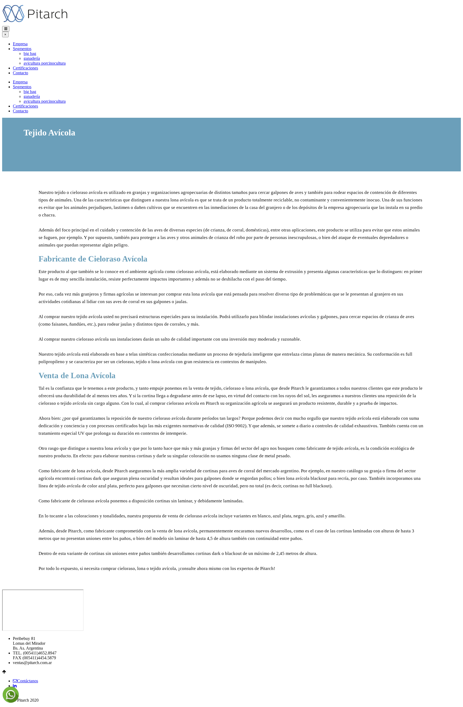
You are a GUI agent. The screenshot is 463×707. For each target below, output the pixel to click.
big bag (30, 53)
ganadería (32, 58)
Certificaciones (25, 68)
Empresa (20, 44)
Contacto (20, 73)
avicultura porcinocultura (45, 63)
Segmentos (22, 48)
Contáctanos (27, 681)
